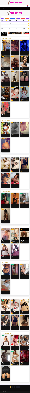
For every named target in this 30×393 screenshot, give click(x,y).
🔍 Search (2, 18)
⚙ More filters (27, 18)
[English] (28, 5)
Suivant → (18, 387)
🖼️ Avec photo (17, 18)
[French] (28, 6)
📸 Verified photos (12, 18)
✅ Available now (7, 18)
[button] (3, 8)
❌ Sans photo (22, 18)
